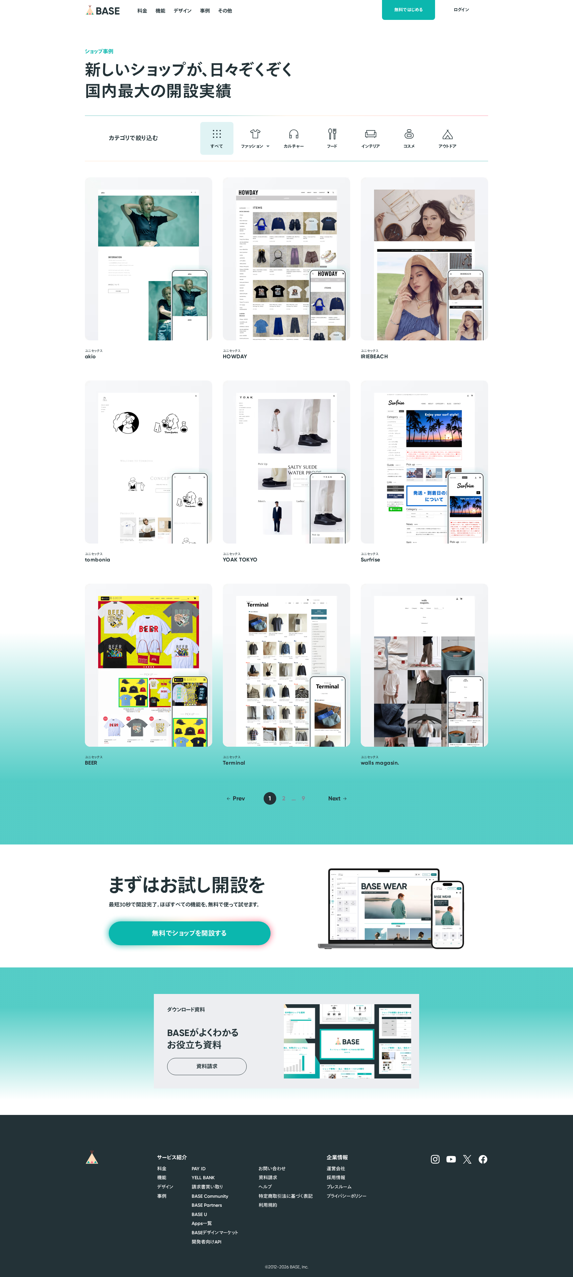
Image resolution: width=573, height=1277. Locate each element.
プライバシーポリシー (346, 1196)
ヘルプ (265, 1187)
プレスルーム (339, 1187)
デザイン (165, 1187)
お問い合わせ (272, 1168)
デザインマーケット (215, 1232)
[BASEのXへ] (467, 1159)
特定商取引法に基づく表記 (286, 1196)
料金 (161, 1168)
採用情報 (336, 1177)
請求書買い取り (207, 1187)
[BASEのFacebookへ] (482, 1159)
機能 (161, 1177)
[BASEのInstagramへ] (435, 1159)
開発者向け (207, 1242)
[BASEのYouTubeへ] (451, 1159)
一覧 (202, 1223)
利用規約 (268, 1205)
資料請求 (268, 1177)
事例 (161, 1196)
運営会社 (336, 1168)
